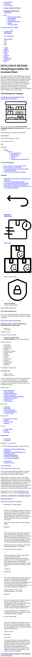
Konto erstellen (8, 39)
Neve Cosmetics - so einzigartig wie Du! (15, 166)
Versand (7, 12)
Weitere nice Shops (9, 462)
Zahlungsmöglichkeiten (14, 21)
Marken (6, 150)
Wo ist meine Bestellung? (14, 17)
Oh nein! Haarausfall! (10, 170)
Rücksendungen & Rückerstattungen (14, 396)
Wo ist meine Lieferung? (10, 411)
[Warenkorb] (17, 44)
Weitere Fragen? (8, 399)
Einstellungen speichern (7, 654)
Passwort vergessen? (9, 410)
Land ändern (12, 443)
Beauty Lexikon (8, 421)
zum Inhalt (7, 3)
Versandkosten (11, 20)
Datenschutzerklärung (23, 492)
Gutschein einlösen (9, 413)
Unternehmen (7, 461)
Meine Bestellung (9, 392)
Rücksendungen (12, 18)
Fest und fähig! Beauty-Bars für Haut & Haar (16, 169)
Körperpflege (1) (15, 154)
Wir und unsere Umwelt (10, 418)
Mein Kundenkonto (9, 390)
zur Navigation (8, 2)
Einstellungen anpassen (24, 495)
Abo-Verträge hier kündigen (11, 458)
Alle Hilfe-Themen (13, 24)
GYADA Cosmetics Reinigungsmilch (14, 181)
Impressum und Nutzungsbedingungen (14, 449)
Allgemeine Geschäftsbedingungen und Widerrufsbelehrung (14, 452)
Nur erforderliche (13, 495)
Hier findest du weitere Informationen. (11, 320)
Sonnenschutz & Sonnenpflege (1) (20, 159)
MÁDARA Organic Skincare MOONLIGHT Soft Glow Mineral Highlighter (17, 186)
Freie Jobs (7, 432)
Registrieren (7, 408)
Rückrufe (6, 423)
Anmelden (7, 406)
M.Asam (10, 151)
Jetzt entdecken (5, 135)
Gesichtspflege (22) (16, 153)
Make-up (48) (14, 156)
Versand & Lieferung (9, 395)
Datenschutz (7, 450)
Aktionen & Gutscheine (10, 398)
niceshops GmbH (13, 446)
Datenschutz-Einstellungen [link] (11, 456)
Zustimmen (4, 495)
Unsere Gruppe (8, 429)
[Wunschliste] (5, 42)
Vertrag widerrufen (6, 465)
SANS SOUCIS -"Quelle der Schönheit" (15, 172)
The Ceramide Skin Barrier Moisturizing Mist (16, 183)
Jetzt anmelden (8, 33)
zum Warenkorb (8, 5)
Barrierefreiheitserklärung (11, 455)
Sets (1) (13, 157)
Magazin (6, 420)
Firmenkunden (8, 401)
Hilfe (5, 15)
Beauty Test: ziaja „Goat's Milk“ (13, 167)
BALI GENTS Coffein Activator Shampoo (15, 184)
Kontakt (10, 23)
